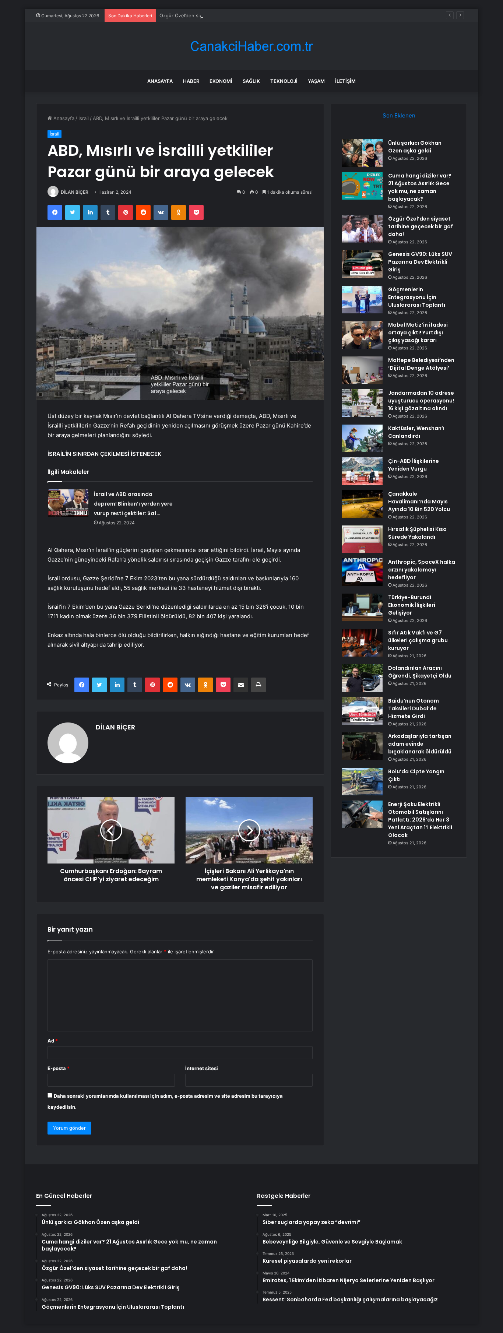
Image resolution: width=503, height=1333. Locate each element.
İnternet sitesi (201, 1068)
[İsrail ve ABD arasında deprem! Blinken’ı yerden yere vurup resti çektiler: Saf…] (68, 503)
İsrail (83, 118)
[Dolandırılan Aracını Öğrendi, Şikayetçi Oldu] (362, 678)
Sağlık (251, 81)
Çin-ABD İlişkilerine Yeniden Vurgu (413, 464)
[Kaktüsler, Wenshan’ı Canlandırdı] (362, 438)
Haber (191, 81)
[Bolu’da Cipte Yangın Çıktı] (362, 781)
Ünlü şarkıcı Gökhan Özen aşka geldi (415, 146)
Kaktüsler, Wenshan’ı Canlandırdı (416, 432)
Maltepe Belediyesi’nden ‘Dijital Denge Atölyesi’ (421, 364)
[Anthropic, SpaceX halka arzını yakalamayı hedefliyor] (362, 572)
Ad (53, 1041)
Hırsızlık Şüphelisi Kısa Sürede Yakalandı (417, 533)
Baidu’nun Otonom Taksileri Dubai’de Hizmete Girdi (413, 708)
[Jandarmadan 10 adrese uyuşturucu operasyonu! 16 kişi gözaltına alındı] (362, 403)
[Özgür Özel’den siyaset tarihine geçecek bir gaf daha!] (362, 229)
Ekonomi (221, 81)
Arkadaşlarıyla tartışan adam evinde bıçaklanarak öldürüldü (419, 743)
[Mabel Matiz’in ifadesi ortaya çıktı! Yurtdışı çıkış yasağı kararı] (362, 335)
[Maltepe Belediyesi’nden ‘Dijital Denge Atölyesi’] (362, 370)
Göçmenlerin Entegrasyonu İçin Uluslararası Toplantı (416, 297)
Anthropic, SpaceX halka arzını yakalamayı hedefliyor (421, 569)
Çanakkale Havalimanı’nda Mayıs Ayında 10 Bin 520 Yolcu (419, 501)
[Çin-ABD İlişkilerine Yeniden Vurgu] (362, 471)
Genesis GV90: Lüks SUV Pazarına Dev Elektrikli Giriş (420, 261)
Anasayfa (160, 81)
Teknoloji (284, 81)
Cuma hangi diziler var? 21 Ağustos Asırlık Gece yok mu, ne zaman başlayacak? (419, 187)
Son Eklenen (399, 115)
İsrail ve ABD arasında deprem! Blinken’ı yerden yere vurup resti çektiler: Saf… (133, 503)
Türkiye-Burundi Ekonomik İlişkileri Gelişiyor (411, 605)
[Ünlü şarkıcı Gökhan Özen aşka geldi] (362, 153)
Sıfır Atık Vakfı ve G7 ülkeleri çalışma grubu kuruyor (418, 640)
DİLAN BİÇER (74, 192)
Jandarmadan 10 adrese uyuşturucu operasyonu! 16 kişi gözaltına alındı (421, 400)
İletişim (345, 81)
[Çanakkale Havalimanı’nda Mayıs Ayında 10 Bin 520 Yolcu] (362, 504)
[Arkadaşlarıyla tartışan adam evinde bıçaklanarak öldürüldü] (362, 746)
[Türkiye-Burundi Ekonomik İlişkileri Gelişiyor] (362, 607)
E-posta (59, 1068)
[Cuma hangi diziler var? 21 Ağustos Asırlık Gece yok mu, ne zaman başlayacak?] (362, 186)
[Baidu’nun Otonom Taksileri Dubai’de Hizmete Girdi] (362, 711)
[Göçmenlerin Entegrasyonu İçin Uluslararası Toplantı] (362, 299)
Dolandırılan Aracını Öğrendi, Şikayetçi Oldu (419, 671)
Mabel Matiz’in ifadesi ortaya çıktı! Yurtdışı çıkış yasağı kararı (418, 332)
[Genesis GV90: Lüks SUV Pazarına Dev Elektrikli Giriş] (362, 264)
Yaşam (316, 81)
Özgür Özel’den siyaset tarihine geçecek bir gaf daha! (220, 15)
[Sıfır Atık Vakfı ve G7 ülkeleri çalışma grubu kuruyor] (362, 643)
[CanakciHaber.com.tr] (251, 46)
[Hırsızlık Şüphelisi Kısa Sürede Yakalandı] (362, 539)
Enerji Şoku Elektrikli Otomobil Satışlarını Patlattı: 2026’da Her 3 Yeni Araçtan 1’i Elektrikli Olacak (420, 820)
